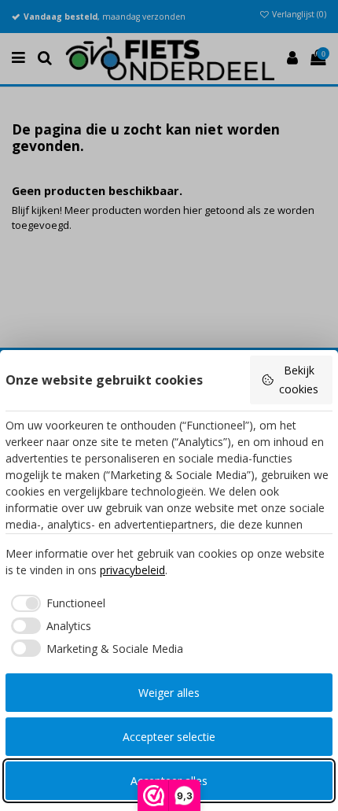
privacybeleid (132, 569)
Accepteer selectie (169, 736)
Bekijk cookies (298, 379)
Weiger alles (169, 692)
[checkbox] (55, 603)
